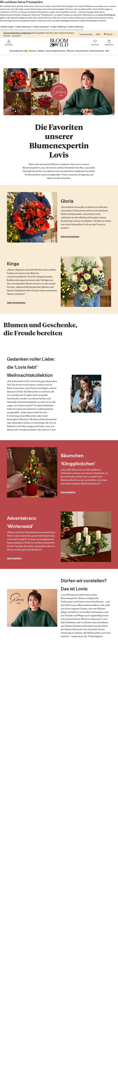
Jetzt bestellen (68, 492)
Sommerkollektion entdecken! (17, 33)
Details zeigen (7, 27)
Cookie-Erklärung (58, 27)
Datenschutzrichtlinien (10, 15)
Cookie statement (23, 27)
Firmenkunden (86, 34)
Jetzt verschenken (70, 236)
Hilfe (98, 34)
